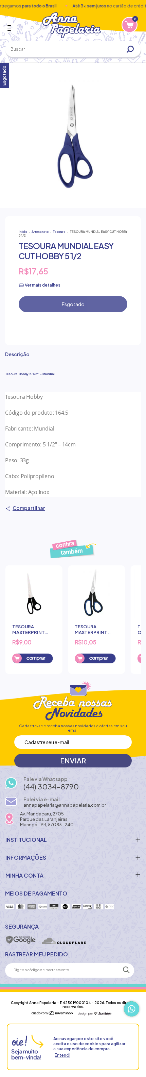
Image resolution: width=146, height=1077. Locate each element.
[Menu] (10, 28)
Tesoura (59, 232)
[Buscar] (133, 49)
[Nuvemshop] (52, 1013)
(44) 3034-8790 (51, 786)
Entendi (62, 1055)
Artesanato (40, 232)
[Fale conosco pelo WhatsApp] (131, 1009)
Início (23, 232)
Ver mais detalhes (42, 285)
